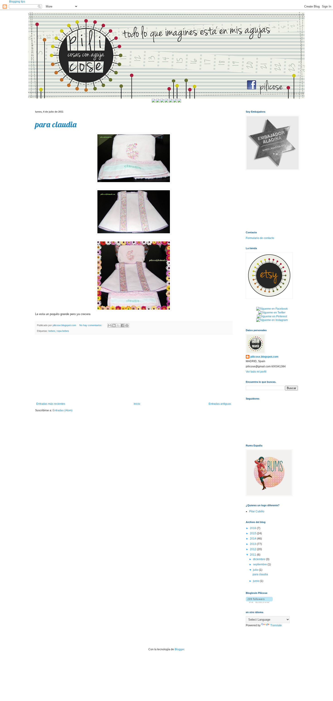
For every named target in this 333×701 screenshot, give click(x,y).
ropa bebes (63, 331)
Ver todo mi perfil (256, 371)
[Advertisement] (134, 368)
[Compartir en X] (118, 325)
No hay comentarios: (91, 325)
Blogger (179, 649)
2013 (253, 544)
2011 (253, 554)
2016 (253, 528)
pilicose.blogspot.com (264, 356)
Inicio (137, 403)
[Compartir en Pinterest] (127, 325)
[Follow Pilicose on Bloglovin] (259, 602)
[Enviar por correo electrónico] (109, 325)
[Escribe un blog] (114, 325)
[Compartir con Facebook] (122, 325)
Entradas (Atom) (62, 410)
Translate (276, 625)
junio (256, 581)
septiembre (260, 564)
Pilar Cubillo (256, 511)
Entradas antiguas (220, 403)
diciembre (259, 559)
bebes (51, 331)
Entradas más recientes (50, 403)
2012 (253, 549)
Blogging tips (17, 1)
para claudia (56, 124)
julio (256, 569)
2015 (253, 533)
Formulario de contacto (260, 238)
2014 (253, 538)
